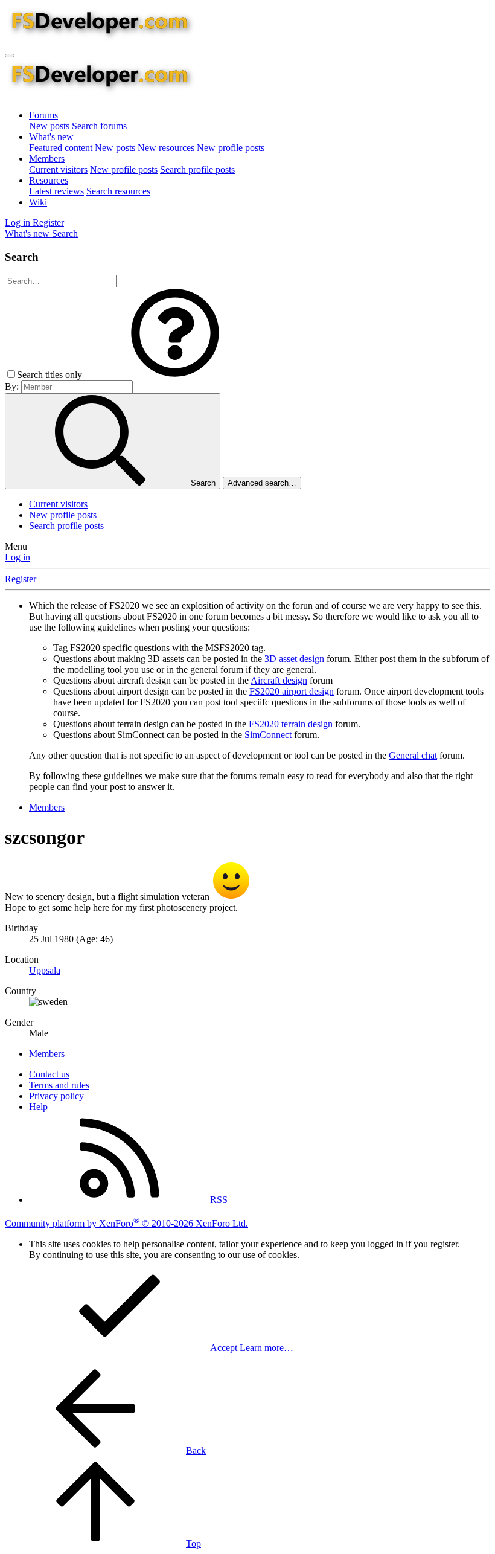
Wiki (38, 202)
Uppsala (44, 970)
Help (38, 1107)
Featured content (60, 148)
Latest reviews (56, 191)
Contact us (49, 1074)
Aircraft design (279, 680)
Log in (17, 557)
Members (47, 158)
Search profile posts (197, 169)
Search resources (118, 191)
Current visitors (58, 169)
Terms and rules (59, 1085)
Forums (43, 115)
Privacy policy (56, 1096)
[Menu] (9, 55)
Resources (48, 180)
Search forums (99, 126)
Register (20, 579)
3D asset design (294, 658)
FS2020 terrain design (291, 724)
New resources (166, 148)
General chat (413, 755)
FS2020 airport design (291, 691)
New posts (49, 126)
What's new (51, 137)
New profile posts (230, 148)
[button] (175, 375)
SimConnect (268, 735)
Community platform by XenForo (126, 1223)
